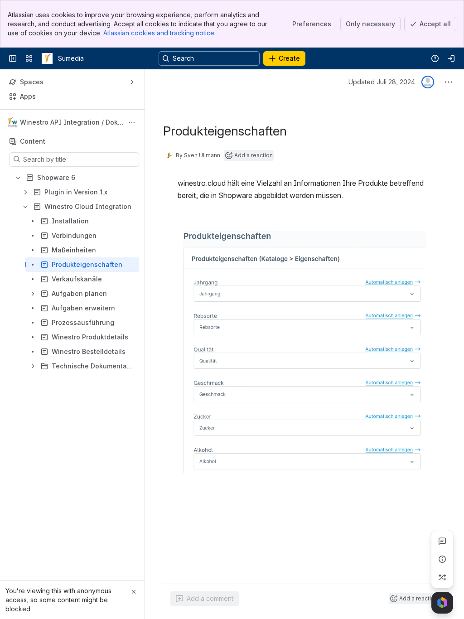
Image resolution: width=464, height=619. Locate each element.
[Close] (133, 591)
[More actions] (131, 122)
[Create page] (442, 577)
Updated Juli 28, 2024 (381, 82)
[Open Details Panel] (442, 559)
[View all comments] (442, 541)
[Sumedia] (47, 58)
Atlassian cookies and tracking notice (158, 33)
